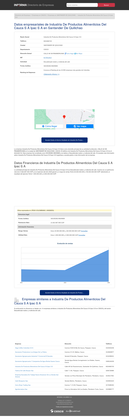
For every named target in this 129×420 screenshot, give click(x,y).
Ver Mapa (79, 53)
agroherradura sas (21, 389)
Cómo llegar (70, 53)
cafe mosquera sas (21, 381)
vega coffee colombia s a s (24, 348)
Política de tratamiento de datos (64, 407)
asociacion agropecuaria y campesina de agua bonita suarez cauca (37, 361)
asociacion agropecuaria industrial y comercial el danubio (34, 356)
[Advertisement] (64, 92)
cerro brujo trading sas (23, 385)
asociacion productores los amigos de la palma (31, 352)
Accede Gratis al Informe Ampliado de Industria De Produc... (64, 140)
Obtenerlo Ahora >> (52, 74)
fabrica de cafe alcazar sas (24, 370)
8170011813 (48, 57)
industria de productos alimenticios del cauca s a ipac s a (34, 366)
